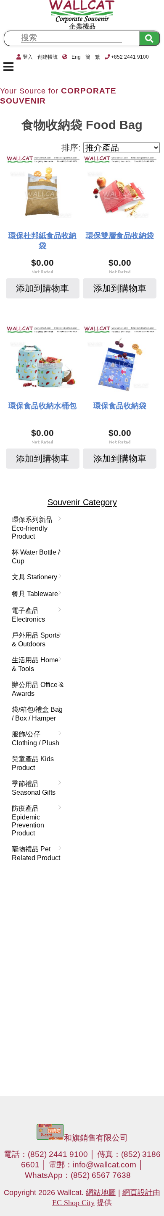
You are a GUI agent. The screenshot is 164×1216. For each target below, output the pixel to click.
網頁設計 (137, 1192)
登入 (28, 57)
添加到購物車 (42, 288)
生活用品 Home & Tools (33, 664)
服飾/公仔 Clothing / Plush (33, 738)
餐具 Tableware (33, 594)
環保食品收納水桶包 (42, 406)
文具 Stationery (32, 577)
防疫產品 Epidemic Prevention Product (26, 820)
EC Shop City (73, 1202)
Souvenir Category (82, 502)
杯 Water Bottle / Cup (34, 556)
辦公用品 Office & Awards (36, 689)
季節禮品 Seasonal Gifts (32, 788)
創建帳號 (47, 57)
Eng (76, 57)
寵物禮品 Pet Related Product (34, 853)
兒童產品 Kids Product (33, 763)
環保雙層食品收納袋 (120, 235)
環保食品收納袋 (119, 406)
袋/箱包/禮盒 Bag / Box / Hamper (35, 713)
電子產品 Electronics (26, 615)
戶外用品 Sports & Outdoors (34, 639)
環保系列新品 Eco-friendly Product (30, 528)
